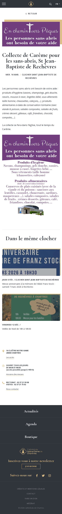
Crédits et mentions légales (31, 489)
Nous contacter (12, 389)
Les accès (10, 357)
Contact (31, 494)
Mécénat (31, 503)
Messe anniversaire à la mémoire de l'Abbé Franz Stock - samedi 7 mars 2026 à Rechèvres (28, 285)
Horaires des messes (15, 374)
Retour (32, 13)
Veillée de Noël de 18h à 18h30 (16, 328)
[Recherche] (50, 4)
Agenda (31, 424)
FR (57, 4)
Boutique (31, 437)
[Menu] (4, 4)
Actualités (31, 411)
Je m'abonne (31, 466)
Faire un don (31, 498)
